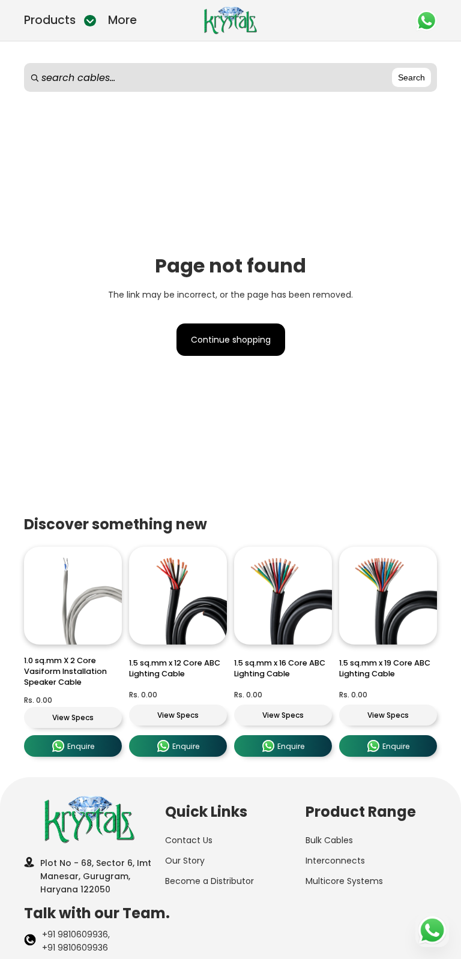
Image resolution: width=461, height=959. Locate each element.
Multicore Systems (344, 881)
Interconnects (335, 861)
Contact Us (188, 840)
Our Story (185, 861)
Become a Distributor (209, 881)
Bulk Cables (329, 840)
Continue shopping (231, 340)
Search (411, 77)
